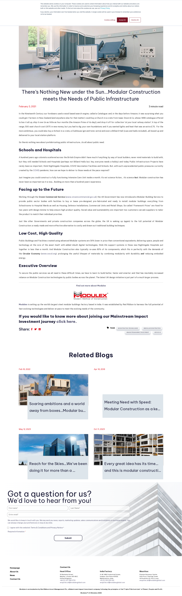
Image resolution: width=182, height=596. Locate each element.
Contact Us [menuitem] (15, 579)
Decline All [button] (135, 20)
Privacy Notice (57, 528)
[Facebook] (32, 329)
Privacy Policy (105, 8)
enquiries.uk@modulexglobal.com (72, 582)
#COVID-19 (158, 332)
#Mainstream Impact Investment (138, 332)
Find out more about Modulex (91, 285)
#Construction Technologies (128, 328)
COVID (36, 170)
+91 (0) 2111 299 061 (107, 580)
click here (65, 321)
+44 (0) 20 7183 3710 (68, 580)
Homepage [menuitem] (15, 568)
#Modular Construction (152, 328)
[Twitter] (35, 329)
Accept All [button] (122, 20)
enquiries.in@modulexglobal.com (112, 582)
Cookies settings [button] (109, 20)
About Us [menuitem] (14, 572)
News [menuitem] (12, 575)
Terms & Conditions (39, 528)
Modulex (23, 304)
